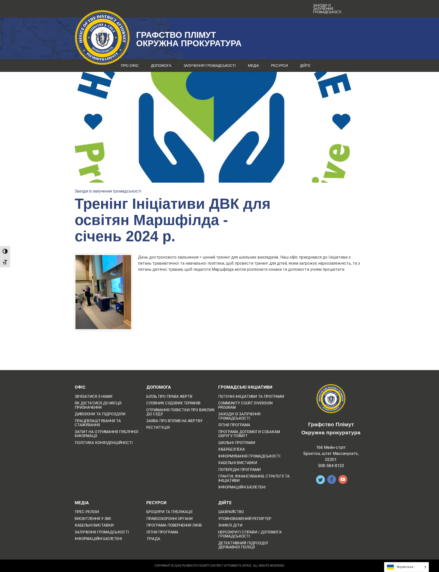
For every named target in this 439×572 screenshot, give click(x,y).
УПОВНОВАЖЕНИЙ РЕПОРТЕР (244, 519)
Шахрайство (231, 512)
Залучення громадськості (209, 65)
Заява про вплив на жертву (174, 421)
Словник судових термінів (173, 403)
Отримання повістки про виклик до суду (180, 412)
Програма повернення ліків (174, 525)
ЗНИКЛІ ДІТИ (230, 525)
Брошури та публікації (169, 512)
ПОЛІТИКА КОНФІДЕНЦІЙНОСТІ (104, 443)
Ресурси (279, 65)
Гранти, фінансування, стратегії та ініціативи (254, 478)
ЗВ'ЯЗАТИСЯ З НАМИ (93, 396)
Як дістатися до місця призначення (98, 405)
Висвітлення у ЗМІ (93, 519)
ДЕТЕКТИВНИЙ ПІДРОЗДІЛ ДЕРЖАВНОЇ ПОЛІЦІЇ (243, 545)
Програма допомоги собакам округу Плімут (249, 434)
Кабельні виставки (237, 463)
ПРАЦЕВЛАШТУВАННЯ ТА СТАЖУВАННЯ (98, 423)
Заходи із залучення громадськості (327, 9)
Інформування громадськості (249, 456)
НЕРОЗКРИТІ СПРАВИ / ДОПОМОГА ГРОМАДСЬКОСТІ (250, 534)
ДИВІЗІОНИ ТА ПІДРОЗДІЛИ (100, 414)
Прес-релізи (87, 512)
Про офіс (130, 65)
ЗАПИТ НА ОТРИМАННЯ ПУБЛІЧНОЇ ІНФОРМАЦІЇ (106, 434)
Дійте (305, 65)
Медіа (253, 65)
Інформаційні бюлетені (241, 487)
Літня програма (234, 425)
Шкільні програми (236, 443)
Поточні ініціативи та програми (251, 396)
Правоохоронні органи (169, 519)
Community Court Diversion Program (245, 405)
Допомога (161, 65)
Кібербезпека (231, 449)
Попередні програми (239, 470)
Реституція (158, 427)
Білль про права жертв (169, 396)
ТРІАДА (153, 539)
